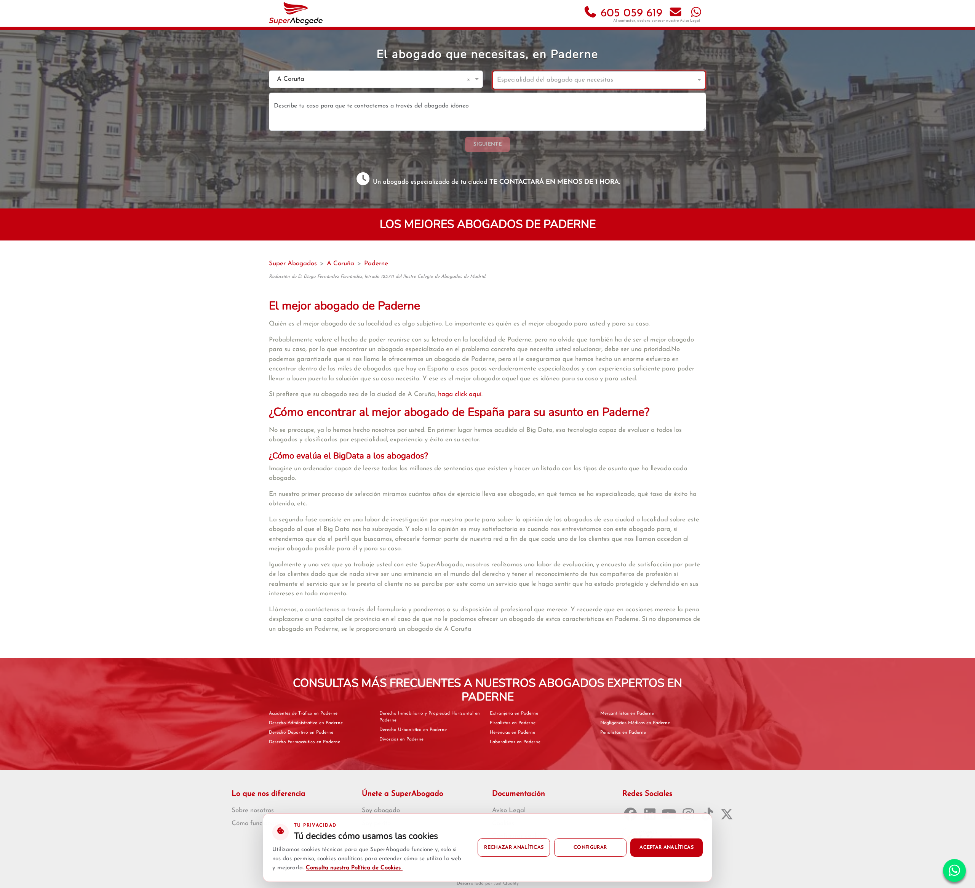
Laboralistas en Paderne (515, 742)
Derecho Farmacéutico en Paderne (304, 742)
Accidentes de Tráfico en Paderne (303, 713)
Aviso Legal (690, 21)
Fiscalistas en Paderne (512, 723)
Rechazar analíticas (513, 847)
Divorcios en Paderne (401, 739)
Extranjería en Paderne (514, 713)
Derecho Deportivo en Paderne (301, 732)
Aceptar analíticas (666, 847)
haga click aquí (459, 394)
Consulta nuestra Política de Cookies (354, 868)
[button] (470, 79)
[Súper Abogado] (296, 13)
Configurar (590, 847)
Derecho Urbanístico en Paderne (413, 730)
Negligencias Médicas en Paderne (635, 723)
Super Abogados (293, 263)
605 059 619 (629, 13)
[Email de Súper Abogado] (675, 13)
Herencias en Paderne (512, 732)
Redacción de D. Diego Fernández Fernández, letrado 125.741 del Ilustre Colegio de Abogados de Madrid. (377, 276)
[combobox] (368, 79)
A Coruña (340, 263)
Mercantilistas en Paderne (627, 713)
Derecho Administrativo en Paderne (306, 723)
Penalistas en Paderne (623, 732)
